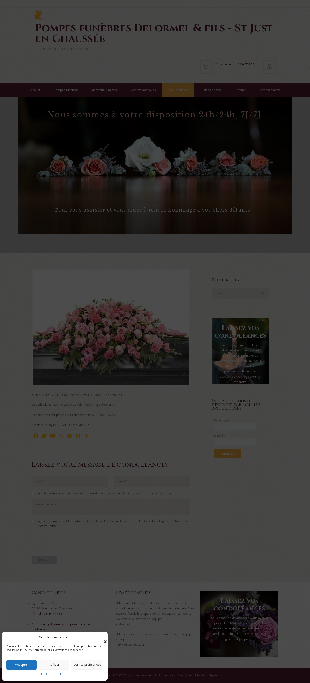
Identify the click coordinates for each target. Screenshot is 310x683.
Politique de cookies (53, 674)
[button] (101, 638)
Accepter (21, 665)
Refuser (54, 665)
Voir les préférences (87, 665)
